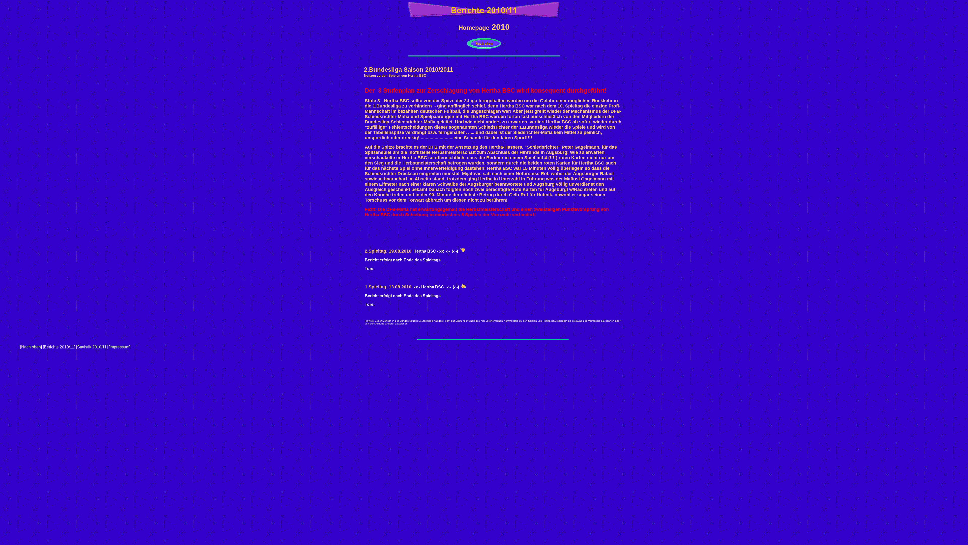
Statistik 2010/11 (92, 347)
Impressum (119, 347)
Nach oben (31, 347)
